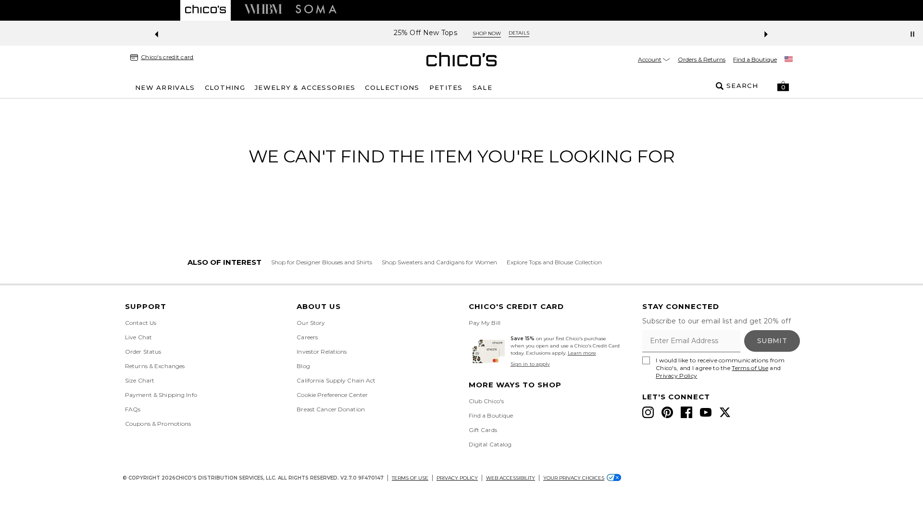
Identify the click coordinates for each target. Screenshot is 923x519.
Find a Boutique (755, 59)
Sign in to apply (530, 364)
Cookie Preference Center (332, 394)
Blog (303, 366)
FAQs (132, 409)
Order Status (143, 351)
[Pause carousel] (912, 34)
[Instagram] (648, 412)
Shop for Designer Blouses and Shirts (321, 262)
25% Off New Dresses (626, 33)
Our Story (311, 322)
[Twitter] (725, 412)
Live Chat (138, 337)
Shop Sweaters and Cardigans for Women (439, 262)
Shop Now (693, 33)
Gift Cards (483, 429)
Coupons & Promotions (158, 423)
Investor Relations (322, 351)
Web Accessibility (510, 478)
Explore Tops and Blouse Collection (554, 262)
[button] (783, 86)
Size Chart (139, 380)
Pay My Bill (484, 322)
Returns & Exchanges (155, 366)
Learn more (582, 353)
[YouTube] (705, 412)
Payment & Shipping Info (161, 394)
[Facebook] (686, 412)
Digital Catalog (490, 444)
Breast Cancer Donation (331, 409)
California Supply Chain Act (336, 380)
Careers (307, 337)
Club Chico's (486, 401)
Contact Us (140, 322)
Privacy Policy (676, 375)
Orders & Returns (701, 59)
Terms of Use (750, 367)
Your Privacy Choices (573, 478)
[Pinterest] (667, 412)
